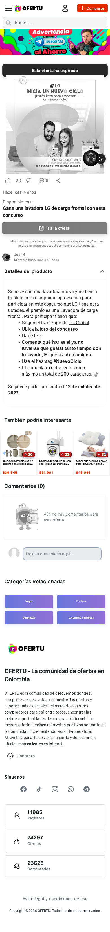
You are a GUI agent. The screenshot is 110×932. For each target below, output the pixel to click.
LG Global (79, 322)
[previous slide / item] (4, 41)
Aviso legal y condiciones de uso (55, 898)
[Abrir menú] (8, 8)
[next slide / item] (106, 41)
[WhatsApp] (71, 789)
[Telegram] (86, 789)
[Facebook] (23, 789)
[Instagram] (55, 789)
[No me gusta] (29, 181)
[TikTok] (39, 789)
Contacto (26, 755)
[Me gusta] (8, 181)
